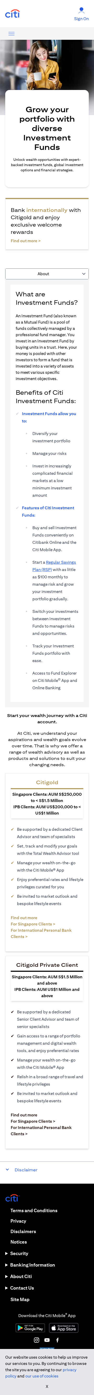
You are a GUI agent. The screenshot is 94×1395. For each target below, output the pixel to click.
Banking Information (32, 1265)
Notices (18, 1242)
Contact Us (22, 1288)
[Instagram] (36, 1340)
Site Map (20, 1299)
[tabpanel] (47, 493)
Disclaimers (23, 1231)
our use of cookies (41, 1376)
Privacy (18, 1221)
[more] (11, 33)
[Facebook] (57, 1340)
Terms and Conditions (33, 1210)
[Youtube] (47, 1340)
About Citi (21, 1276)
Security (19, 1253)
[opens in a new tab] (12, 13)
